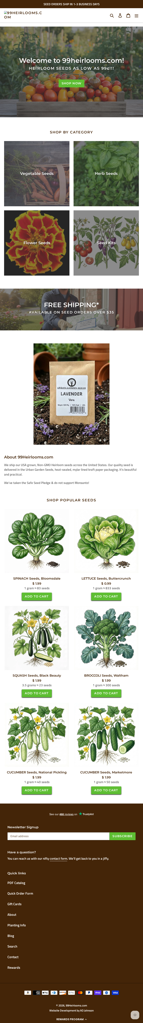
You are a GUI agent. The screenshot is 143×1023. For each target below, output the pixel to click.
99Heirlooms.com (76, 1005)
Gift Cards (14, 903)
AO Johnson (87, 1010)
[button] (71, 1019)
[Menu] (136, 15)
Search (12, 946)
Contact (12, 956)
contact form (58, 858)
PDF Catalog (16, 882)
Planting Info (16, 925)
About (11, 914)
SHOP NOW (71, 83)
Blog (10, 935)
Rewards (13, 967)
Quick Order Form (20, 893)
